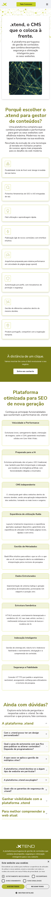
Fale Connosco (26, 4)
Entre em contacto (25, 371)
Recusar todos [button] (37, 886)
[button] (25, 892)
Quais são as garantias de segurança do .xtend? (24, 790)
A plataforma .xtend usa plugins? (21, 780)
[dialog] (25, 878)
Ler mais (42, 871)
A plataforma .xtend (17, 724)
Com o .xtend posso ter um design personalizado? (21, 734)
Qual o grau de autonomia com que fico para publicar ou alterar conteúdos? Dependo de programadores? (24, 747)
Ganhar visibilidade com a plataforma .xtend (22, 801)
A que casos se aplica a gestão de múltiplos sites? (21, 759)
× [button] (48, 862)
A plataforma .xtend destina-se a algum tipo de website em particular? (24, 770)
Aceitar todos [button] (13, 886)
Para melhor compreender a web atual (23, 813)
